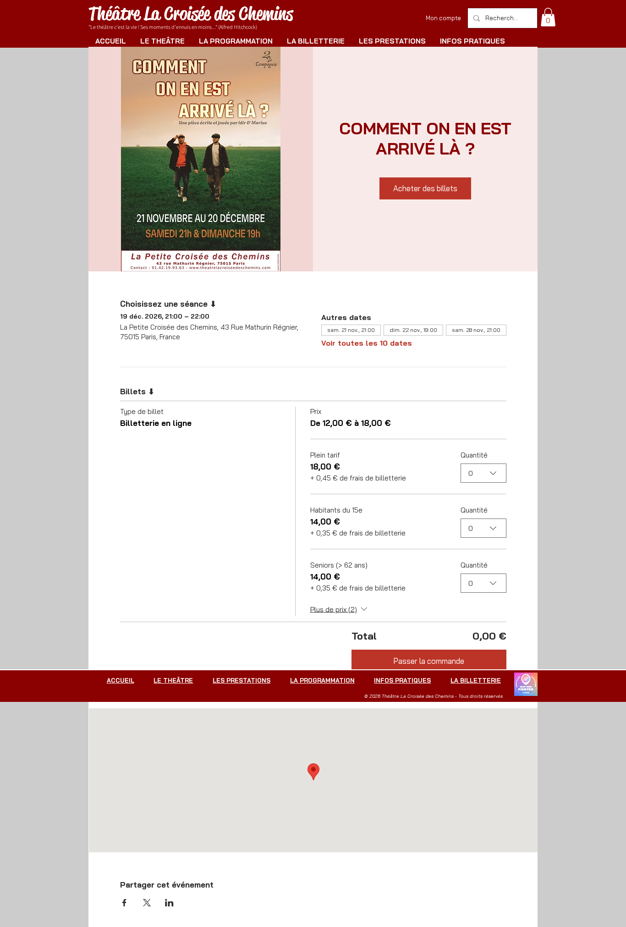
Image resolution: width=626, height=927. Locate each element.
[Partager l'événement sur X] (147, 902)
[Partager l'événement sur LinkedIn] (169, 902)
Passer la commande (428, 661)
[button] (548, 17)
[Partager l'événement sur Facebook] (124, 902)
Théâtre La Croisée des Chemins (190, 13)
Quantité (474, 455)
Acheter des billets (425, 188)
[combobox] (483, 473)
